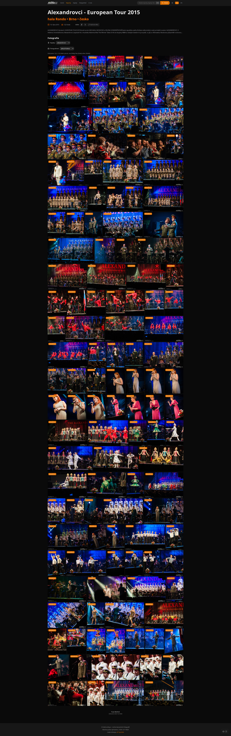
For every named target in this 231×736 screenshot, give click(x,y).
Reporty (68, 3)
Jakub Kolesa (65, 49)
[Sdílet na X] (85, 24)
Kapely (75, 3)
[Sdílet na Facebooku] (81, 24)
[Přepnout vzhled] (172, 3)
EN (181, 3)
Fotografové (82, 3)
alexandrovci (61, 43)
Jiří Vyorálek (120, 732)
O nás (90, 3)
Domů (62, 3)
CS (177, 3)
